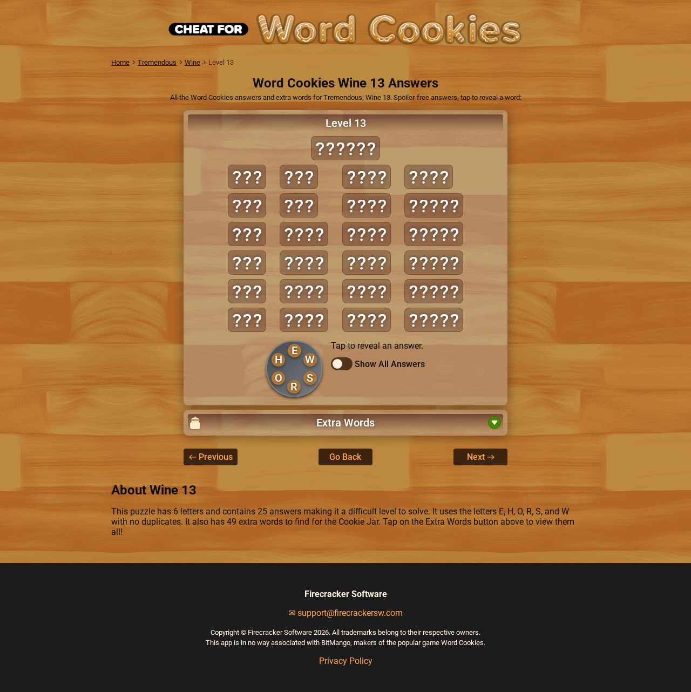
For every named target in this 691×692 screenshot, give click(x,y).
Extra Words (345, 422)
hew (247, 176)
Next (476, 457)
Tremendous (157, 62)
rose (366, 176)
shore (433, 234)
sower (433, 262)
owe (247, 262)
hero (303, 234)
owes (303, 319)
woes (366, 319)
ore (247, 234)
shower (345, 148)
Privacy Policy (345, 661)
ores (303, 291)
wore (428, 176)
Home (120, 62)
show (366, 262)
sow (298, 176)
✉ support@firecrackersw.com (345, 613)
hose (303, 262)
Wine (192, 62)
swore (433, 291)
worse (433, 319)
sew (247, 319)
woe (298, 205)
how (247, 205)
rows (366, 205)
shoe (366, 234)
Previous (216, 457)
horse (433, 205)
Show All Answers (390, 364)
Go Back (345, 457)
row (247, 291)
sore (366, 291)
